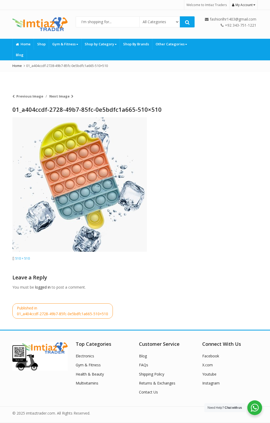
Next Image (59, 96)
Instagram (211, 383)
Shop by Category (100, 44)
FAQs (143, 364)
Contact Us (148, 392)
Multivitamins (87, 383)
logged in (43, 287)
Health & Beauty (90, 374)
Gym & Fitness (64, 44)
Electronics (85, 355)
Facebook (210, 355)
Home (26, 44)
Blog (19, 54)
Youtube (209, 374)
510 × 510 (22, 258)
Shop (41, 44)
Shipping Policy (151, 374)
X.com (207, 364)
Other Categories (170, 44)
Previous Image (29, 96)
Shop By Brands (136, 44)
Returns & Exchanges (157, 383)
